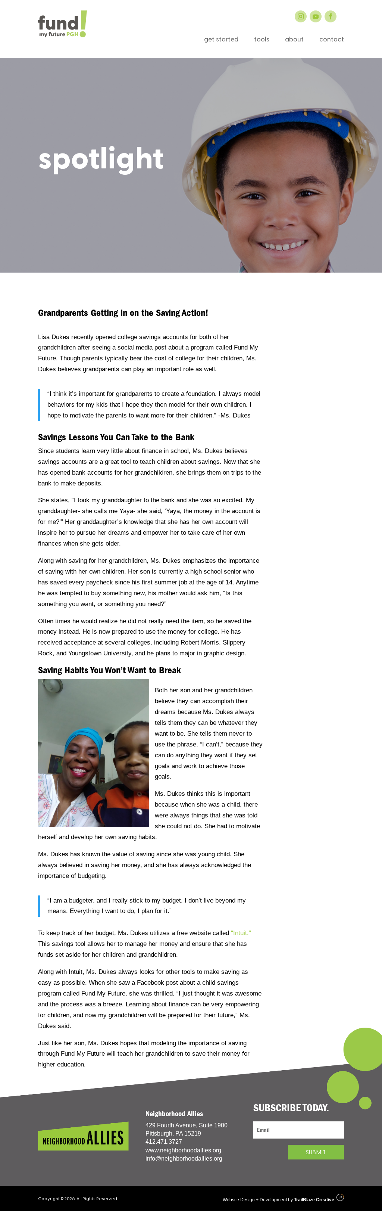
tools (261, 40)
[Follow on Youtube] (316, 16)
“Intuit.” (241, 933)
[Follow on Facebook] (330, 16)
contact (331, 40)
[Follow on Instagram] (301, 16)
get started (221, 40)
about (294, 40)
